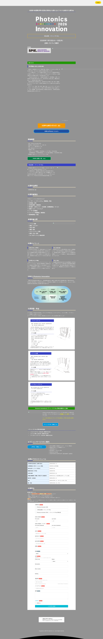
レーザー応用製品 (33, 210)
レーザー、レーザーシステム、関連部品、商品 (40, 201)
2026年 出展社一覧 (39, 158)
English (98, 2)
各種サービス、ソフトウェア (36, 208)
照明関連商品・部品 (34, 214)
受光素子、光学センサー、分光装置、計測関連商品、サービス (44, 206)
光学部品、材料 (32, 203)
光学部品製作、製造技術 (35, 205)
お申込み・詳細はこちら (36, 446)
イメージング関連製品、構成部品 (37, 212)
